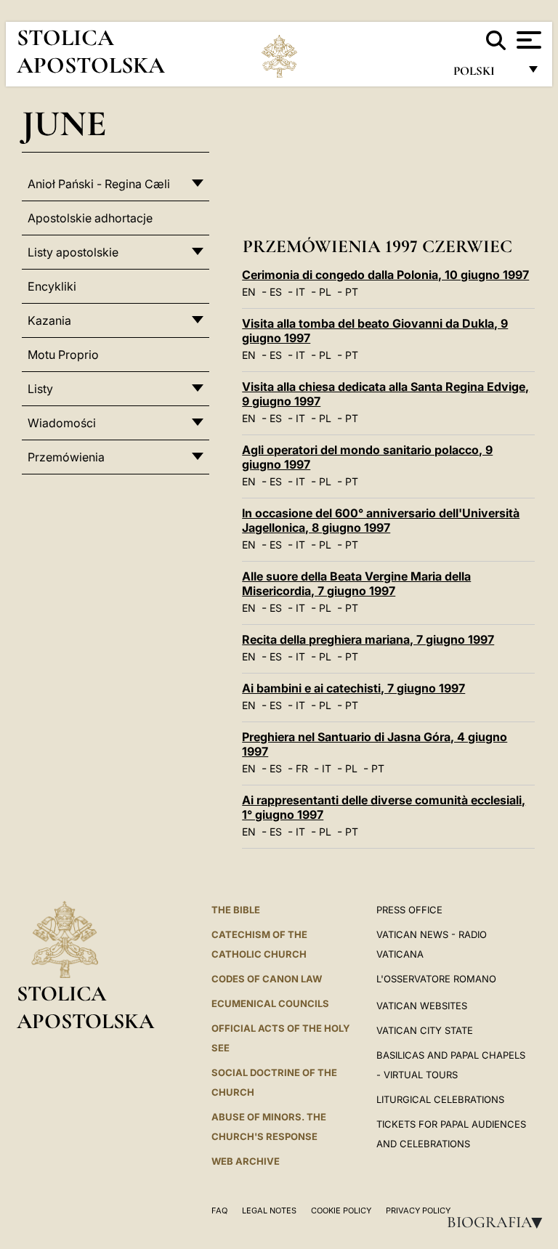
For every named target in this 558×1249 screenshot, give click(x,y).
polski (485, 74)
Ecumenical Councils (270, 1003)
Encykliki (52, 286)
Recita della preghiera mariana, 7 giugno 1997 (368, 639)
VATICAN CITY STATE (424, 1030)
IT (300, 292)
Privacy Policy (418, 1210)
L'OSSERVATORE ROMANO (436, 979)
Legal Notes (269, 1210)
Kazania (49, 320)
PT (351, 292)
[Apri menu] (527, 40)
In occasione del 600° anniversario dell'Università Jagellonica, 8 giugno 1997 (380, 520)
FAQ (219, 1210)
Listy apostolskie (73, 252)
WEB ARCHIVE (245, 1161)
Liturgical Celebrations (440, 1099)
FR (302, 768)
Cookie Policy (341, 1210)
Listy (40, 388)
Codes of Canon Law (266, 979)
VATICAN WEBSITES (421, 1005)
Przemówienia (66, 457)
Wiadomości (62, 423)
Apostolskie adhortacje (90, 218)
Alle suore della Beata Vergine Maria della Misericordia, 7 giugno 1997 (356, 583)
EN (249, 292)
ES (276, 292)
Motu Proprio (63, 354)
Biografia (499, 1222)
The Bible (235, 909)
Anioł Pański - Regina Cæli (99, 184)
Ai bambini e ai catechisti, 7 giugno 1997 (353, 688)
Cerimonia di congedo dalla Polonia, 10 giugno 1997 (385, 274)
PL (325, 292)
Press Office (409, 909)
